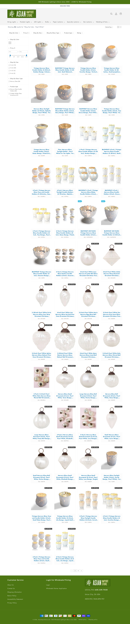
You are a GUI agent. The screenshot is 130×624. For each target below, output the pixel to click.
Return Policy (11, 596)
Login (48, 585)
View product (41, 53)
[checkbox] (9, 42)
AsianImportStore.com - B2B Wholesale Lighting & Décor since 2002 (57, 619)
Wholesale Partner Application (56, 588)
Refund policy (82, 619)
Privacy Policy (12, 603)
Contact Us (11, 588)
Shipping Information (14, 592)
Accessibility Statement (15, 599)
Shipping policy (93, 619)
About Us (10, 585)
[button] (12, 22)
